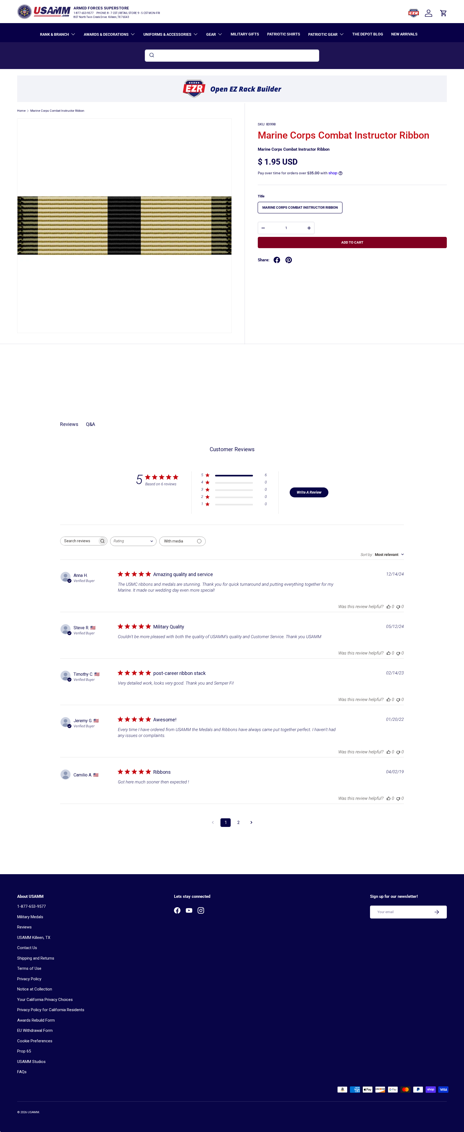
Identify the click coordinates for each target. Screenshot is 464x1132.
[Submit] (151, 56)
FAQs (22, 1071)
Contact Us (27, 947)
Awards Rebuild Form (36, 1020)
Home (21, 110)
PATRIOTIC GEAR (323, 34)
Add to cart (352, 242)
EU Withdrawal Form (35, 1030)
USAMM (33, 1112)
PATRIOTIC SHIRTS (283, 34)
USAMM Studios (31, 1061)
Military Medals (30, 916)
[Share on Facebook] (277, 260)
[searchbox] (78, 541)
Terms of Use (29, 968)
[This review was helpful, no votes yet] (388, 606)
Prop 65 (24, 1051)
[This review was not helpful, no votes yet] (398, 606)
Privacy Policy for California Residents (50, 1009)
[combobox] (232, 55)
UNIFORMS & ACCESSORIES (167, 34)
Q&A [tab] (90, 424)
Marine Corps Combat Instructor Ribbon (57, 110)
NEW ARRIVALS (404, 34)
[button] (444, 13)
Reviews (24, 927)
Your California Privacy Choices (45, 999)
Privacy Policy (29, 979)
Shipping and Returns (35, 958)
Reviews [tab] (69, 424)
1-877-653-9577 (31, 906)
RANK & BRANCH (54, 34)
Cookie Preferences (34, 1041)
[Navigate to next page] (251, 822)
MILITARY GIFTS (245, 34)
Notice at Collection (34, 989)
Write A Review (309, 492)
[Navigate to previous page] (213, 822)
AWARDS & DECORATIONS (106, 34)
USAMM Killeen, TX (33, 937)
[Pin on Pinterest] (289, 260)
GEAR (211, 34)
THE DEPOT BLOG (367, 34)
